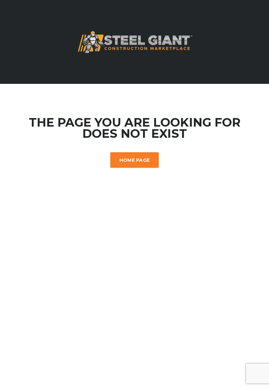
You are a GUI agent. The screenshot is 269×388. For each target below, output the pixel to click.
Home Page (134, 160)
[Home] (134, 41)
